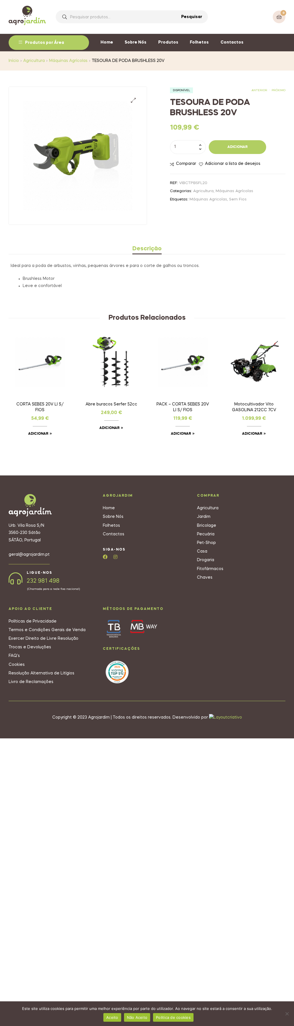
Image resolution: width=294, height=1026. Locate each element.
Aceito (112, 1017)
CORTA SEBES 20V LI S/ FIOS (39, 407)
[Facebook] (105, 557)
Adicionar (237, 147)
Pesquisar (191, 17)
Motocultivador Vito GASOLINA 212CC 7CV (254, 407)
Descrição (147, 249)
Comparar (186, 164)
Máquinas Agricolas (208, 199)
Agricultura (34, 61)
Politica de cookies (173, 1017)
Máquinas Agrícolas (68, 61)
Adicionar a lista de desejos (232, 164)
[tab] (147, 249)
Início (14, 61)
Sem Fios (238, 199)
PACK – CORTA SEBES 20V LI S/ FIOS (182, 407)
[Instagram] (115, 557)
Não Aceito (137, 1017)
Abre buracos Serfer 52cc (111, 404)
